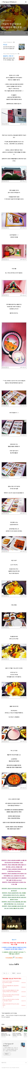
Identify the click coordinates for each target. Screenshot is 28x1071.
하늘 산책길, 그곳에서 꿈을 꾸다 (8, 1065)
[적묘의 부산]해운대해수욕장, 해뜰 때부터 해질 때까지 (10, 986)
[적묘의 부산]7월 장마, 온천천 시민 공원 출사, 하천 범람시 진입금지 (10, 1000)
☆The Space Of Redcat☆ (9, 2)
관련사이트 (4, 1062)
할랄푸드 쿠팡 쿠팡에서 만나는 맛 (9, 56)
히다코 (5, 44)
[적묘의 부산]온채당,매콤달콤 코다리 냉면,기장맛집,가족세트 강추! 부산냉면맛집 (10, 991)
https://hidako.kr (7, 42)
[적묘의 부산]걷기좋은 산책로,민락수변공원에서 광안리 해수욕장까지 (10, 995)
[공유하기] (6, 973)
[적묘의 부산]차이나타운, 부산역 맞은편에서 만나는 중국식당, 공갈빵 (10, 981)
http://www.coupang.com (10, 53)
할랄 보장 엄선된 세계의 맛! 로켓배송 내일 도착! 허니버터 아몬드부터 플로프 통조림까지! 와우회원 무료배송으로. (9, 59)
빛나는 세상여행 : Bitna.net (8, 1068)
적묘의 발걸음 (5, 978)
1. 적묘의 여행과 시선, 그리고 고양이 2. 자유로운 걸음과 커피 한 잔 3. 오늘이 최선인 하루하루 (10, 1049)
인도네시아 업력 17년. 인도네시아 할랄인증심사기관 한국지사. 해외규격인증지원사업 (9, 47)
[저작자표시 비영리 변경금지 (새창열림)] (19, 973)
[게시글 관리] (8, 973)
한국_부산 (11, 978)
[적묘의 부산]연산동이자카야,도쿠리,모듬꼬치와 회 (10, 1004)
